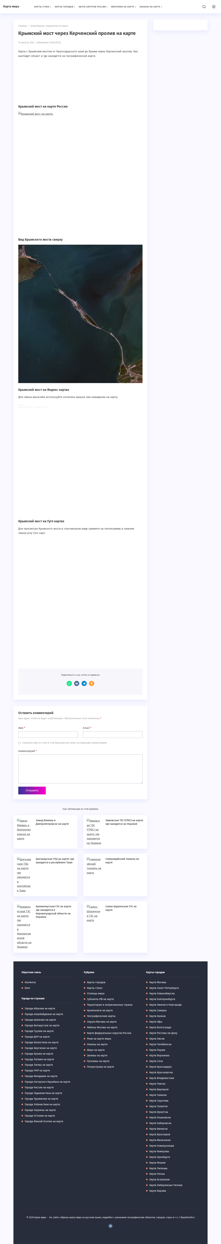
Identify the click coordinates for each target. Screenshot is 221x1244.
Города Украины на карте (40, 1110)
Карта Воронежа (159, 1055)
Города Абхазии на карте (40, 1008)
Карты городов (96, 982)
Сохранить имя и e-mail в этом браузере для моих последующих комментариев (64, 742)
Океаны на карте (97, 1044)
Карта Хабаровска (160, 1123)
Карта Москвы (157, 982)
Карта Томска (157, 1083)
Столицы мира (96, 993)
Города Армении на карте (40, 1019)
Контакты (30, 982)
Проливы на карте (98, 1061)
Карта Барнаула (159, 1089)
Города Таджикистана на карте (43, 1093)
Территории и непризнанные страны (110, 1004)
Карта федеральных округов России (109, 1033)
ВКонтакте (76, 683)
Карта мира (11, 6)
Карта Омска (157, 1038)
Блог (27, 987)
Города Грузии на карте (39, 1031)
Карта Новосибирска (162, 993)
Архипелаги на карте (100, 1010)
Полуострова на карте (100, 1066)
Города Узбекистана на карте (42, 1104)
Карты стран (94, 987)
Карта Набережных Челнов (165, 1185)
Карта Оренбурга (159, 1157)
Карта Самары (158, 1010)
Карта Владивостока (161, 1078)
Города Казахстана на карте (42, 1042)
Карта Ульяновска (160, 1117)
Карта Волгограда (160, 1027)
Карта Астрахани (159, 1179)
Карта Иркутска (158, 1112)
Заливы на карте (97, 1055)
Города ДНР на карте (37, 1036)
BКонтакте (110, 1226)
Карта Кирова (157, 1190)
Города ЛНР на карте (37, 1070)
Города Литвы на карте (39, 1064)
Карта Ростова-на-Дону (163, 1033)
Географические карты (101, 1016)
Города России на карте (39, 1087)
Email (87, 727)
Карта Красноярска (161, 1072)
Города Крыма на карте (39, 1053)
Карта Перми (157, 1049)
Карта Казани (157, 1016)
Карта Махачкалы (160, 1140)
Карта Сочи (156, 1061)
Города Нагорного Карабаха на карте (47, 1081)
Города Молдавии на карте (41, 1076)
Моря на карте (96, 1049)
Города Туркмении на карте (41, 1098)
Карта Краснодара (160, 1066)
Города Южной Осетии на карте (44, 1121)
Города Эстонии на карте (40, 1115)
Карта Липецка (158, 1168)
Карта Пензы (157, 1173)
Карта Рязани (157, 1162)
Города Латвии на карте (39, 1059)
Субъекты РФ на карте (100, 999)
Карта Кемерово (159, 1151)
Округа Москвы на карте (102, 1021)
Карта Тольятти (158, 1106)
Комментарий (27, 751)
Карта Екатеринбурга (162, 999)
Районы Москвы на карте (102, 1027)
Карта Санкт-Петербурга (164, 987)
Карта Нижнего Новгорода (165, 1004)
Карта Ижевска (158, 1128)
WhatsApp (69, 683)
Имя (21, 727)
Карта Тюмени (158, 1095)
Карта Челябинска (160, 1044)
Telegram (84, 683)
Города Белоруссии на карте (42, 1025)
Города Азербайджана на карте (44, 1014)
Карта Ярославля (159, 1134)
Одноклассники (91, 683)
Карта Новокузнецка (161, 1145)
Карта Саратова (158, 1100)
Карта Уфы (155, 1021)
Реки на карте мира (99, 1038)
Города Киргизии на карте (41, 1048)
